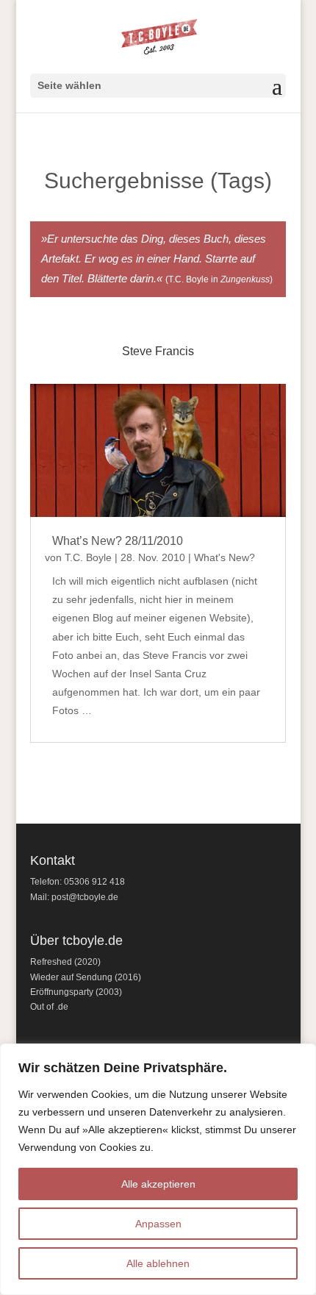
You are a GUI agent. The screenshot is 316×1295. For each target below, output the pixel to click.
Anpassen (158, 1224)
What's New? (224, 557)
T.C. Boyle (88, 557)
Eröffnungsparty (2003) (76, 992)
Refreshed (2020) (65, 962)
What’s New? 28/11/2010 (117, 541)
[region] (158, 1169)
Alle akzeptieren (158, 1184)
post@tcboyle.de (84, 897)
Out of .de (49, 1007)
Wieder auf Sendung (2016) (85, 977)
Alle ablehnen (158, 1263)
